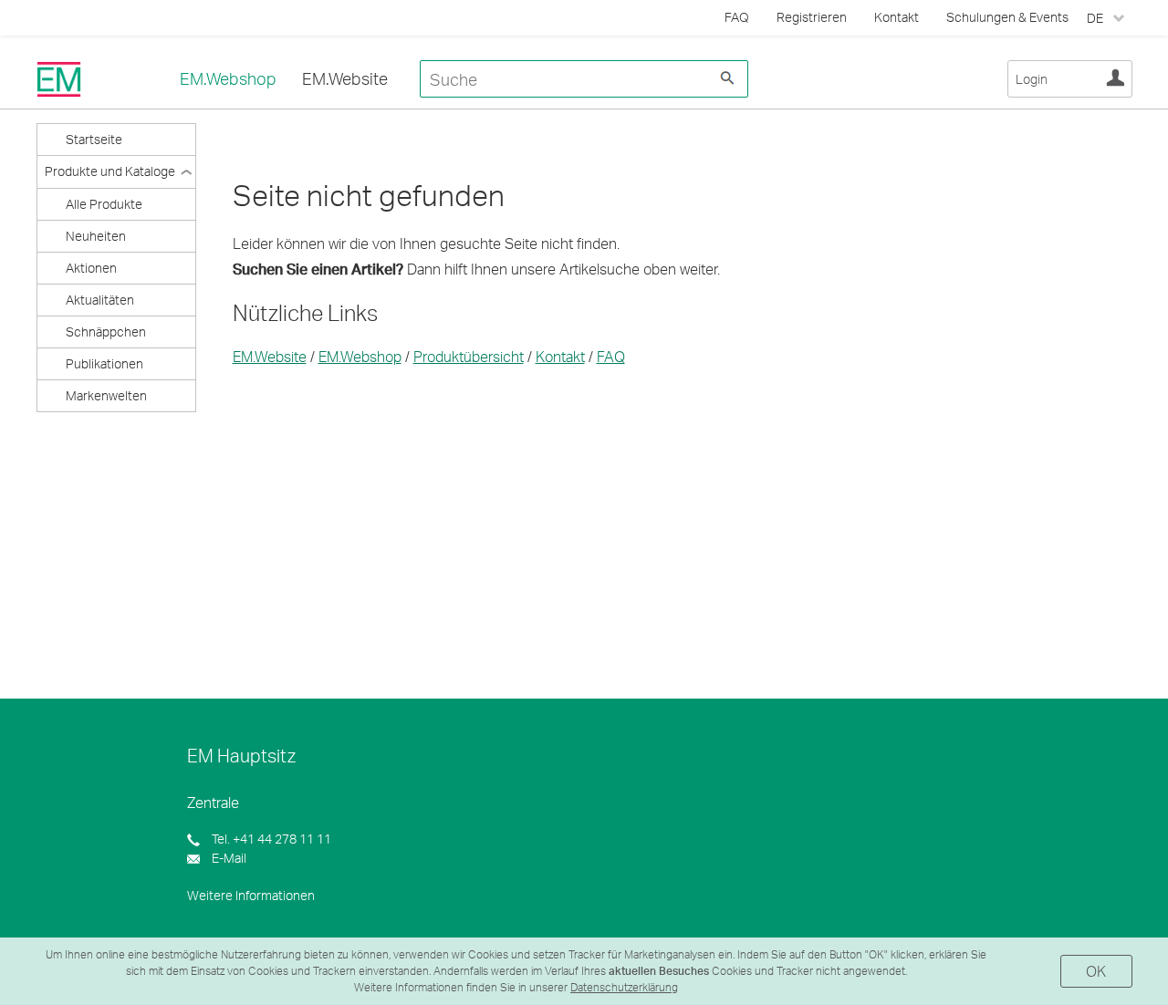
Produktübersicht (468, 356)
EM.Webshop (228, 78)
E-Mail (227, 857)
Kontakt (896, 17)
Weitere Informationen (251, 895)
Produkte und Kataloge (110, 171)
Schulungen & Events (1007, 17)
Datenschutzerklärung (624, 987)
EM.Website (345, 78)
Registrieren (812, 17)
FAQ (611, 356)
